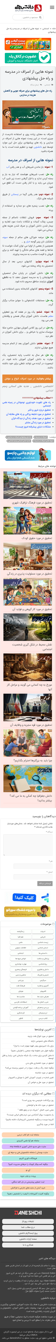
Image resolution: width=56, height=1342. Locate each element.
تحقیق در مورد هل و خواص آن (41, 1082)
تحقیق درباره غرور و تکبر (39, 410)
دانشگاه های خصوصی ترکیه (42, 1041)
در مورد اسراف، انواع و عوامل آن (28, 380)
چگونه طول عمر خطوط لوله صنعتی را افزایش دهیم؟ (32, 1051)
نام (51, 861)
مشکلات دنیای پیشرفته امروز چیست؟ (33, 427)
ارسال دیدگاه (34, 84)
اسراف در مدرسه (41, 437)
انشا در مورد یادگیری (45, 1124)
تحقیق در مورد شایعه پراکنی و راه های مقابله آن (28, 414)
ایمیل (50, 872)
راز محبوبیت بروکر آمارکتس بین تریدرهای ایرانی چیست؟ (30, 1115)
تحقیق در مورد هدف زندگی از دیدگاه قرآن (31, 418)
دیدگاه (49, 832)
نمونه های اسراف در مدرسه (43, 441)
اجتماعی (45, 28)
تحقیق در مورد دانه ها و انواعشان (40, 1105)
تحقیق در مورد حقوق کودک (37, 538)
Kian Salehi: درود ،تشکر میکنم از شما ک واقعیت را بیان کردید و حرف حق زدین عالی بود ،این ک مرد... (29, 1282)
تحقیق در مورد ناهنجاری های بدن (40, 1063)
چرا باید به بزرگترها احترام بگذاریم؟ (33, 760)
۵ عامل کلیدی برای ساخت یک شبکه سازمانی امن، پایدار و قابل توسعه (28, 1057)
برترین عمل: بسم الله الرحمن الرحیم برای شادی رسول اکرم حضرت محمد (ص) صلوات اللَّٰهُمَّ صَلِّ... (31, 1290)
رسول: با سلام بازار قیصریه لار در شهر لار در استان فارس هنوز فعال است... (30, 1267)
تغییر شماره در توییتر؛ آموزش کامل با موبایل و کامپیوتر (31, 1077)
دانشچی (38, 147)
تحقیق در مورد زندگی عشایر (38, 423)
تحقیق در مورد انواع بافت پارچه (41, 1036)
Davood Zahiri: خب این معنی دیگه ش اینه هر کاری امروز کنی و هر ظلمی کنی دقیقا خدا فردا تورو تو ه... (30, 1275)
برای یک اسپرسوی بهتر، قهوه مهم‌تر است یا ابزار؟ (34, 1046)
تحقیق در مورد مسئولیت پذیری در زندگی (29, 574)
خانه (54, 28)
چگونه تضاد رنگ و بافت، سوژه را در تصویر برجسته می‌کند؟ (29, 1068)
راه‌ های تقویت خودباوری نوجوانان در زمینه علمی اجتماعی (26, 404)
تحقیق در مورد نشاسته (44, 1073)
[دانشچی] (28, 8)
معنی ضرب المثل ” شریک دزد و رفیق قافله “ (36, 1110)
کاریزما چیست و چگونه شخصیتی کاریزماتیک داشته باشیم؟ (30, 1119)
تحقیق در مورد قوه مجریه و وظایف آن (31, 725)
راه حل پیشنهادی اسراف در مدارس (19, 437)
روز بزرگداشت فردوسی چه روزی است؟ (38, 1100)
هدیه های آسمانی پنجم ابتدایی (19, 441)
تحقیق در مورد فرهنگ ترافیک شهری (32, 502)
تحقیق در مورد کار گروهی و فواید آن (32, 609)
